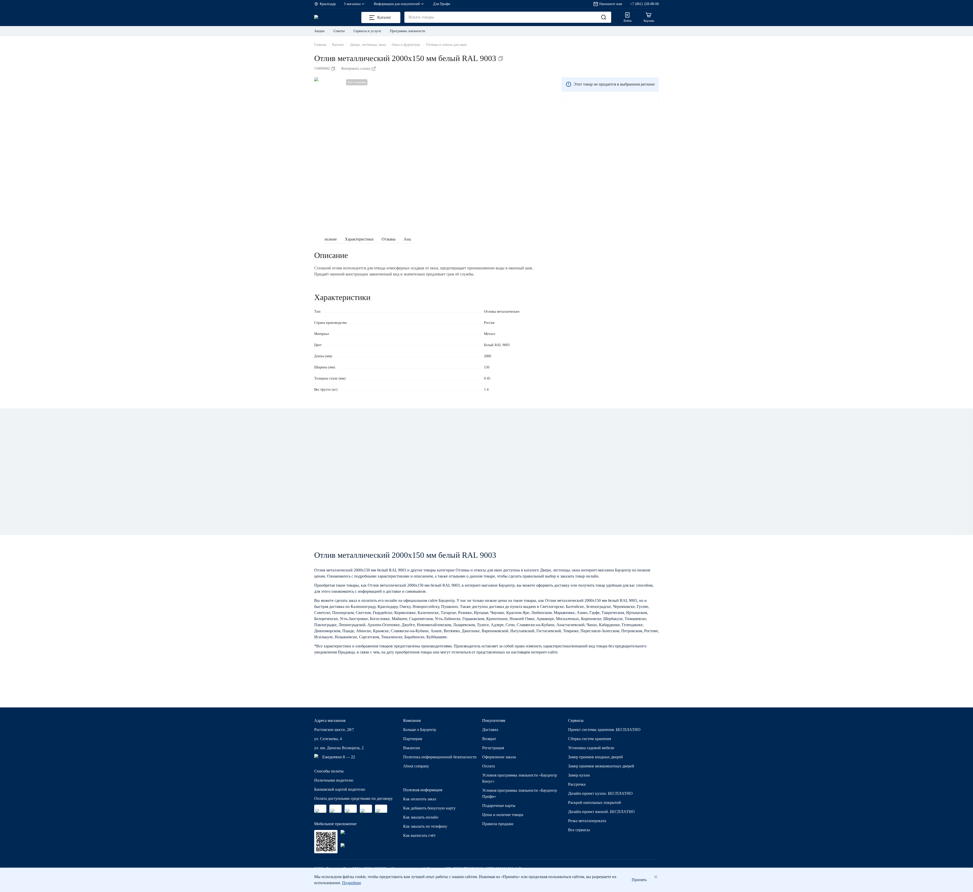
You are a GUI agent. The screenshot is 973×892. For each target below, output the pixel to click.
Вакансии (411, 748)
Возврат (489, 739)
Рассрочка (577, 784)
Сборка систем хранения (589, 739)
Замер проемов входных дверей (595, 757)
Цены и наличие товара (502, 814)
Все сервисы (579, 830)
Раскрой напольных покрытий (594, 802)
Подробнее (351, 883)
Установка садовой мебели (591, 748)
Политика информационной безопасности (440, 757)
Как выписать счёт (419, 835)
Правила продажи (497, 824)
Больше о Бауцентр (419, 729)
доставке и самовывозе (406, 591)
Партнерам (412, 739)
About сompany (416, 766)
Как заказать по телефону (425, 826)
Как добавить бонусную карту (429, 808)
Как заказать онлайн (420, 817)
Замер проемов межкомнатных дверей (601, 766)
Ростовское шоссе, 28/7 (334, 729)
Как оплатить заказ (419, 799)
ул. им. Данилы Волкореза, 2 (339, 748)
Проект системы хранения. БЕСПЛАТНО (604, 729)
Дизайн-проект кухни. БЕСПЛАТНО (600, 793)
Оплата (488, 766)
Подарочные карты (498, 805)
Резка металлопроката (587, 821)
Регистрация (493, 748)
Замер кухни (579, 775)
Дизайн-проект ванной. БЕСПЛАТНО (601, 811)
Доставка (490, 729)
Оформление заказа (499, 757)
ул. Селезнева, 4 (328, 739)
